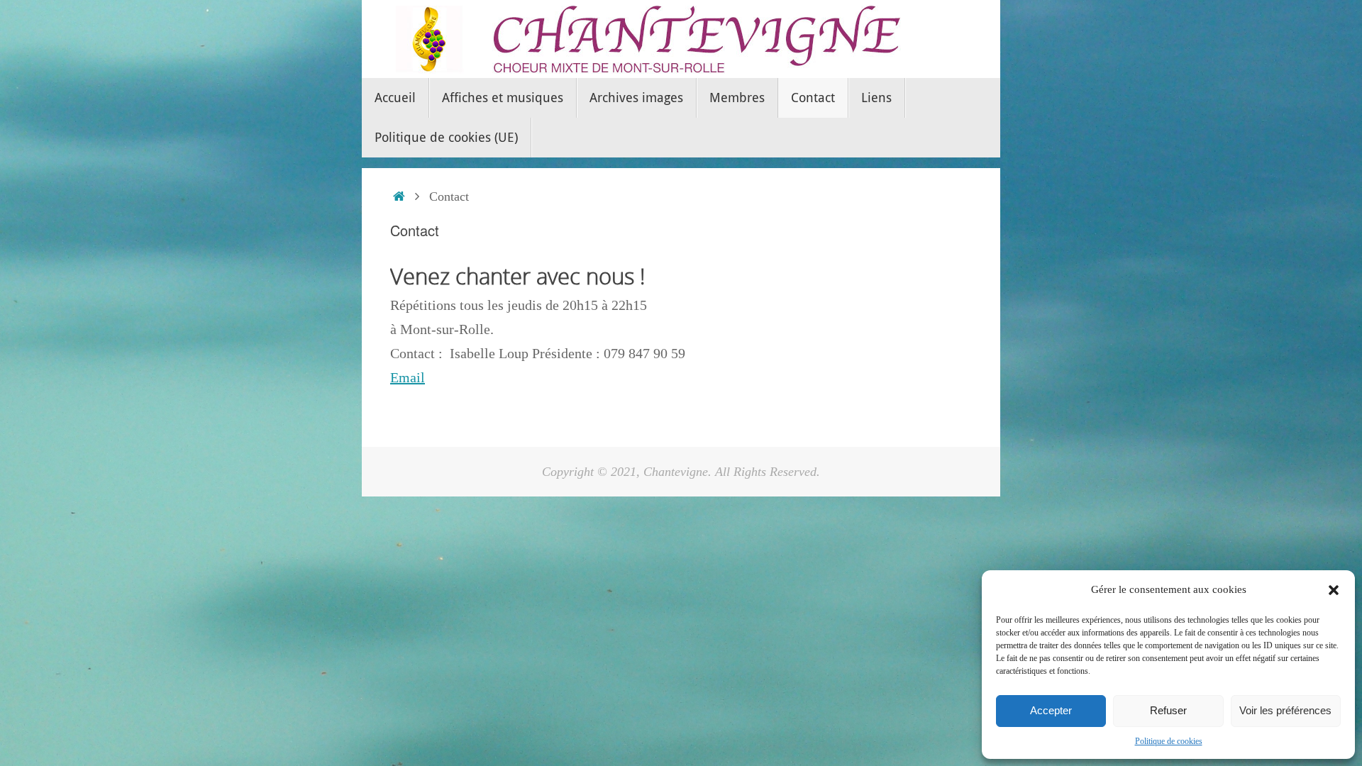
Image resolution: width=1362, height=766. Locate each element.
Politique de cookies (1168, 741)
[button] (1334, 590)
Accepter (1051, 710)
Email (407, 377)
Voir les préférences (1285, 710)
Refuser (1168, 710)
